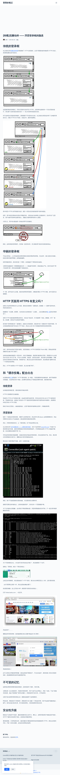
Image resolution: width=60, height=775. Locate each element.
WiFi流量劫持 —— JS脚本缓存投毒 (21, 427)
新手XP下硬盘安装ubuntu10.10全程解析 (41, 755)
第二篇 (11, 377)
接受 (7, 769)
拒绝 (13, 769)
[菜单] (56, 2)
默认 (18, 39)
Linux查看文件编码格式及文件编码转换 (13, 755)
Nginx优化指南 (35, 760)
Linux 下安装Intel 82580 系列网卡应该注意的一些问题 (15, 759)
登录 (16, 737)
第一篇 (48, 312)
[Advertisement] (30, 22)
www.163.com (45, 427)
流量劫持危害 (14, 50)
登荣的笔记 (8, 2)
